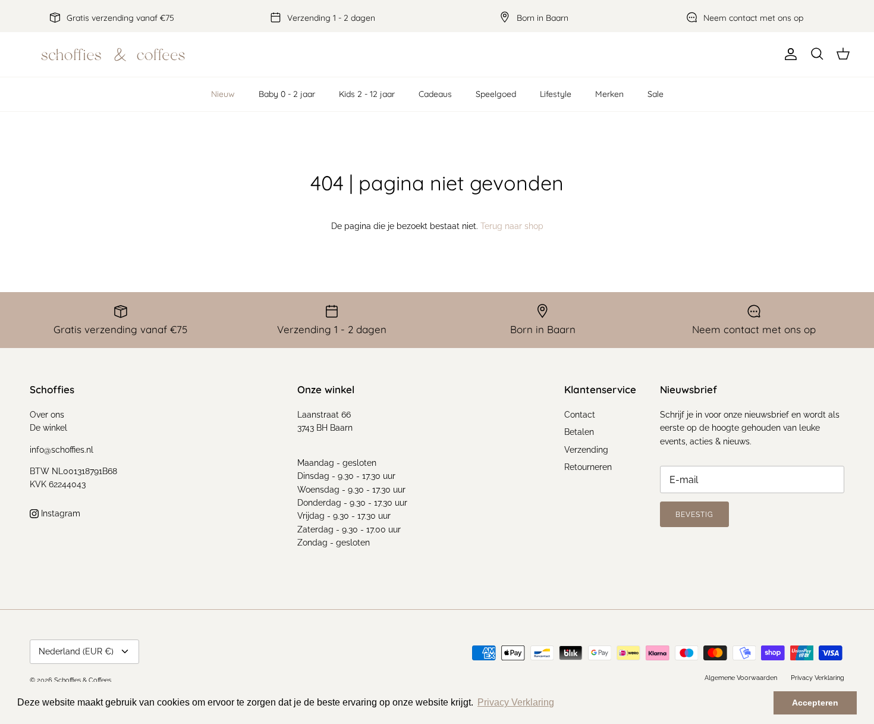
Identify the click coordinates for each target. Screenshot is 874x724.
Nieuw (223, 94)
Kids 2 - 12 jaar (367, 94)
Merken (609, 94)
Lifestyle (555, 94)
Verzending (586, 450)
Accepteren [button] (815, 702)
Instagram (59, 513)
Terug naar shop (511, 226)
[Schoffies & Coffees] (113, 54)
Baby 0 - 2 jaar (287, 94)
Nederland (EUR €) (76, 651)
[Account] (788, 54)
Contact (579, 414)
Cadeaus (435, 94)
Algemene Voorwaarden (741, 678)
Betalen (579, 432)
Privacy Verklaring (817, 678)
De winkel (48, 427)
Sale (655, 94)
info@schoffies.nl (61, 450)
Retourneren (588, 467)
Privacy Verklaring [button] (515, 702)
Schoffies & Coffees (82, 680)
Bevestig (694, 514)
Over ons (47, 414)
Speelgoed (496, 94)
